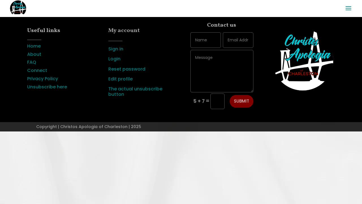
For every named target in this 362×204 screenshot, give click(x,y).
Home (34, 46)
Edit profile (120, 79)
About (34, 54)
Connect (37, 70)
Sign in (115, 49)
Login (114, 59)
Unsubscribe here (47, 87)
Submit (241, 101)
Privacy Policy (42, 78)
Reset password (126, 69)
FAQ (31, 62)
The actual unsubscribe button (135, 91)
